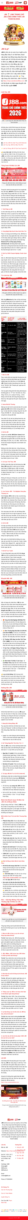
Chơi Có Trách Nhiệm (6, 1193)
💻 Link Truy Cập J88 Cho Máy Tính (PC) (12, 145)
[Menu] (2, 3)
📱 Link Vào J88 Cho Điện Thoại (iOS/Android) (13, 143)
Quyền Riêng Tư (5, 1197)
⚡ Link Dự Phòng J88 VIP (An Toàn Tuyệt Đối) (14, 148)
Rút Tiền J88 (20, 1155)
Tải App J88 (20, 1158)
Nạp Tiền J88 (20, 1152)
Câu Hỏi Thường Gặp (6, 1190)
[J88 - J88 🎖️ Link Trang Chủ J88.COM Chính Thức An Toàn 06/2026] (14, 2)
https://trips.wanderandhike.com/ (14, 81)
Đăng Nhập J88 (21, 1150)
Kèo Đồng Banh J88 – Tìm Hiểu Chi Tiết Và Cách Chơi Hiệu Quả (14, 1101)
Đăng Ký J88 (20, 1147)
